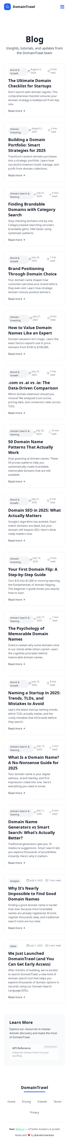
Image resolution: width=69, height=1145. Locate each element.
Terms (57, 1101)
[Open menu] (62, 6)
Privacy (34, 1112)
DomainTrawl (34, 1087)
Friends (42, 1101)
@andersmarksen (44, 1135)
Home (11, 1101)
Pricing (26, 1101)
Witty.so (20, 1129)
